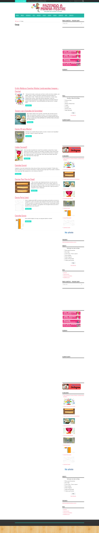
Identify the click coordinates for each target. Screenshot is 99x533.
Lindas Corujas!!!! (21, 147)
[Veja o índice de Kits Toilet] (71, 65)
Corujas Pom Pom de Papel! (25, 179)
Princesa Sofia (68, 100)
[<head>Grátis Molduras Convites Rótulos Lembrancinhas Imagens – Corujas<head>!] (69, 167)
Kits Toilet (67, 252)
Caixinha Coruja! (21, 165)
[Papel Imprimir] (71, 57)
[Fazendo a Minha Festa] (49, 11)
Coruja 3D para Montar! (23, 128)
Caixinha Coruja (20, 215)
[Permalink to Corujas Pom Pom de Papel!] (22, 192)
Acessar (65, 272)
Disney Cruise (68, 108)
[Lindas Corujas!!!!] (69, 196)
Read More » (28, 105)
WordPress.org (66, 277)
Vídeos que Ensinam (69, 260)
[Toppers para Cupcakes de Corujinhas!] (69, 187)
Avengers (67, 106)
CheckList (28, 15)
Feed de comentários (67, 275)
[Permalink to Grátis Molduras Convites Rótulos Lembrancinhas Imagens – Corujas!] (19, 104)
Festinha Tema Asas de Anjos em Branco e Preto (36, 1)
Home (17, 21)
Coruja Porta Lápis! (22, 197)
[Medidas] (71, 61)
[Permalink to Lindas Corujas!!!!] (19, 160)
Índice (22, 15)
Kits (34, 15)
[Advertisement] (26, 36)
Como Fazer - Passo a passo (71, 253)
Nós (66, 15)
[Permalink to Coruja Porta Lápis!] (19, 210)
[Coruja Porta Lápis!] (69, 225)
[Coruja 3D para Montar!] (69, 206)
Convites (61, 15)
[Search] (83, 1)
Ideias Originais (68, 257)
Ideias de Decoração (69, 258)
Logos (44, 15)
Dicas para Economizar (70, 250)
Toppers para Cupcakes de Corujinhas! (28, 110)
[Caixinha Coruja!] (69, 235)
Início (17, 15)
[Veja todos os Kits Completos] (71, 53)
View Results (73, 115)
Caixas (54, 15)
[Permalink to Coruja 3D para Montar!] (19, 142)
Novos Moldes (68, 255)
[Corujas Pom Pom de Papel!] (69, 177)
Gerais (49, 15)
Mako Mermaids (68, 110)
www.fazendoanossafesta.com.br (69, 242)
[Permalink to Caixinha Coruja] (19, 229)
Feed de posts (66, 274)
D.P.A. (66, 102)
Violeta (66, 105)
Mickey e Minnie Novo (70, 103)
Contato (71, 15)
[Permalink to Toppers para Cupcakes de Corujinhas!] (20, 124)
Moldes (39, 15)
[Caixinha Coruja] (69, 216)
